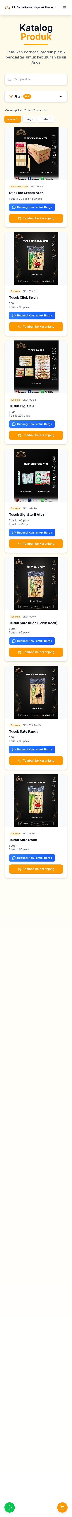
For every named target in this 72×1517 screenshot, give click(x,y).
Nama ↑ (12, 119)
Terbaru (46, 119)
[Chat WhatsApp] (9, 1507)
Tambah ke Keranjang (38, 218)
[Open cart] (62, 1507)
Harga (29, 119)
